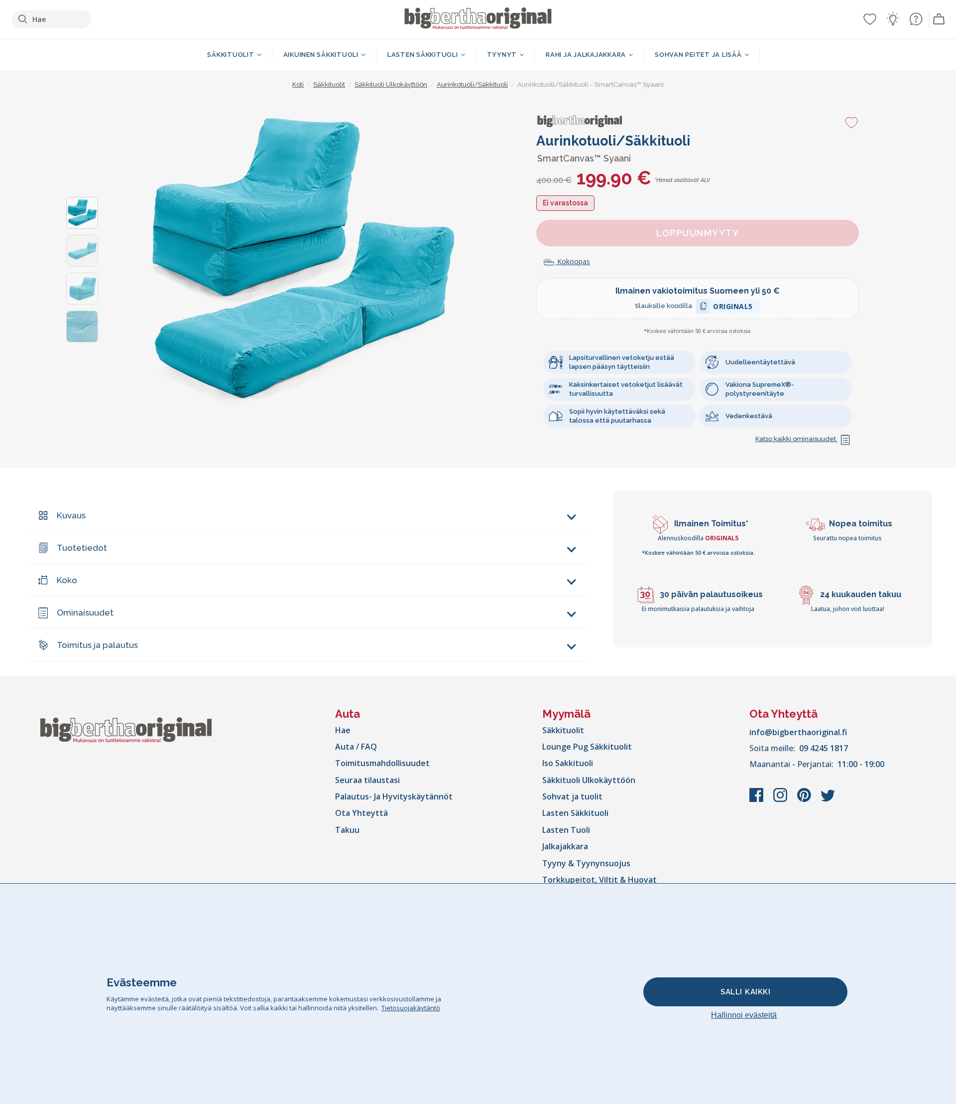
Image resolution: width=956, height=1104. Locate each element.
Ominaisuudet (85, 613)
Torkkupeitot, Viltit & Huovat (599, 879)
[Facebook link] (757, 799)
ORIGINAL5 (733, 308)
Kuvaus (71, 515)
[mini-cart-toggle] (939, 19)
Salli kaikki (745, 991)
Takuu (347, 829)
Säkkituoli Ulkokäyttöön (588, 780)
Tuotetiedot (82, 548)
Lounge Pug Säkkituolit (587, 746)
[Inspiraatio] (892, 18)
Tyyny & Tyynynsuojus (586, 863)
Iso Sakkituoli (567, 763)
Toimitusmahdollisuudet (382, 763)
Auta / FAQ (356, 746)
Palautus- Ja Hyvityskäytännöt (394, 796)
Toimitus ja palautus (97, 645)
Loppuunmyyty (697, 233)
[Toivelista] (869, 18)
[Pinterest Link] (805, 799)
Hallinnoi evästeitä (744, 1015)
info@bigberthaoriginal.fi (798, 732)
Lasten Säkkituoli (575, 812)
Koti (298, 84)
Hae (343, 730)
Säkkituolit (563, 730)
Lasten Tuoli (566, 829)
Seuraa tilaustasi (367, 780)
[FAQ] (915, 18)
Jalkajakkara (565, 846)
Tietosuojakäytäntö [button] (410, 1007)
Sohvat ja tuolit (572, 796)
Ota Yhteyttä (361, 812)
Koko (67, 580)
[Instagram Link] (781, 799)
